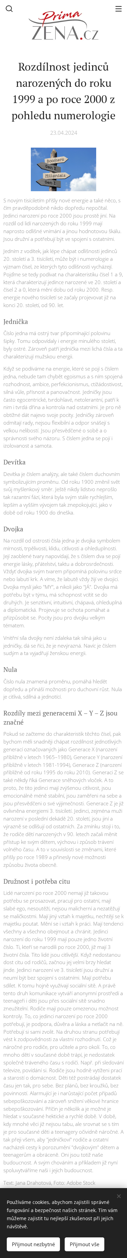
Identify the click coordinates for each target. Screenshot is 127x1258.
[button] (9, 8)
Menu (118, 8)
